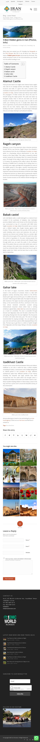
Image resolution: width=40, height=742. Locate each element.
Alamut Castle (10, 67)
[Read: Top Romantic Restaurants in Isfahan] (4, 644)
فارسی (7, 1)
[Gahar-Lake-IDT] (17, 32)
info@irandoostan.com (9, 608)
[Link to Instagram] (30, 739)
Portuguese (20, 1)
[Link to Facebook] (24, 739)
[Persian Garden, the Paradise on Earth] (11, 457)
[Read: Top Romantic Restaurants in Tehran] (4, 648)
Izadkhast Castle (11, 76)
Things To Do (23, 45)
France (33, 1)
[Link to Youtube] (32, 739)
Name (28, 540)
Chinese (27, 1)
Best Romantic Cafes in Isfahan (15, 652)
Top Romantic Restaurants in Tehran (16, 647)
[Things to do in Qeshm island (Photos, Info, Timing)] (11, 491)
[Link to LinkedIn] (27, 739)
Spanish (13, 1)
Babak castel (10, 72)
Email (27, 546)
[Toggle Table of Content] (22, 64)
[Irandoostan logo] (16, 9)
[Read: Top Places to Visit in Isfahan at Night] (4, 639)
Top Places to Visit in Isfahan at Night (16, 638)
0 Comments (15, 45)
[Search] (30, 9)
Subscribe (20, 694)
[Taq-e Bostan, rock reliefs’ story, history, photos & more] (28, 474)
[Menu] (34, 9)
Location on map (8, 92)
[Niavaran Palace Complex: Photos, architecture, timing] (28, 457)
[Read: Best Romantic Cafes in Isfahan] (4, 653)
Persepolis (32, 51)
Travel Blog (29, 45)
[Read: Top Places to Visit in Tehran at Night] (4, 658)
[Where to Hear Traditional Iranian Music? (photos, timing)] (11, 474)
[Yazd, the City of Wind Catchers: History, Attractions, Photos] (11, 507)
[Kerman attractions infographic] (28, 507)
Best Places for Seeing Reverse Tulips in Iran (18, 661)
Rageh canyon (10, 69)
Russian (20, 4)
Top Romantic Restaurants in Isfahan (16, 643)
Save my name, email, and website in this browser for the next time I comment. (18, 559)
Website (28, 552)
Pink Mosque (9, 53)
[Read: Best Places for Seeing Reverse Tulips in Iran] (4, 662)
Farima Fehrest (6, 47)
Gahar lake (9, 74)
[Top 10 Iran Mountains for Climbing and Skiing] (28, 491)
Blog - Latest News (9, 16)
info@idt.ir (6, 606)
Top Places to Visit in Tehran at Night (16, 657)
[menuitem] (7, 1)
